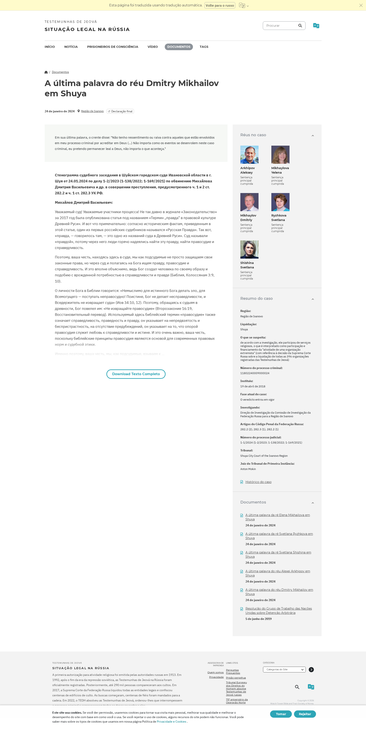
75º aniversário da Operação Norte (237, 701)
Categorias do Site (277, 669)
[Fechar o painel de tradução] (361, 5)
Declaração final (121, 111)
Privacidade (216, 677)
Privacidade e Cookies (171, 721)
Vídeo (153, 47)
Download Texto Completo (136, 374)
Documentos (178, 47)
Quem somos (215, 672)
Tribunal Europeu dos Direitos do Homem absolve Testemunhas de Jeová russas (236, 688)
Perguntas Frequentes (233, 672)
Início (50, 47)
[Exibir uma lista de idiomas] (243, 5)
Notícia (71, 47)
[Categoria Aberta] (311, 669)
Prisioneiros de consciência (112, 47)
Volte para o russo (220, 5)
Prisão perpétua (236, 677)
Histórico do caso (258, 482)
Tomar (281, 714)
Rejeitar (305, 714)
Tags (204, 47)
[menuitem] (49, 47)
